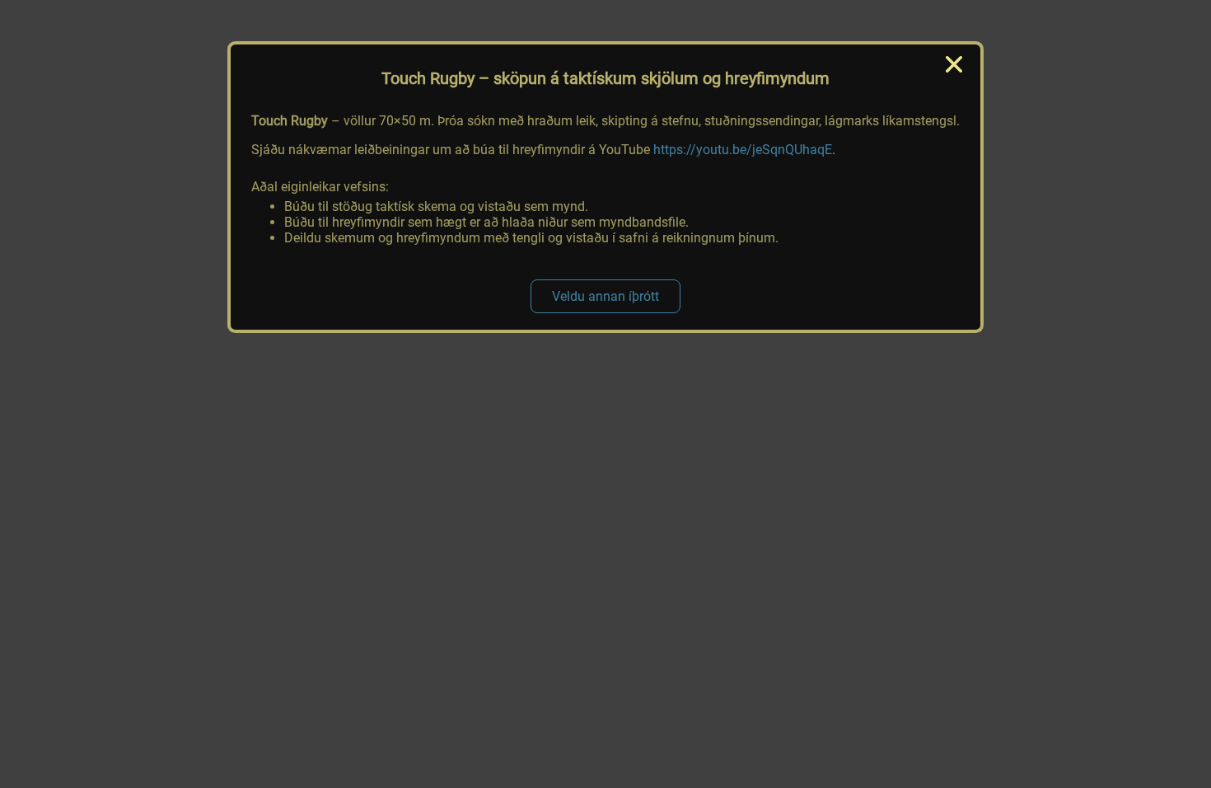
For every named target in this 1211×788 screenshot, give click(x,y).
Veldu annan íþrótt (605, 296)
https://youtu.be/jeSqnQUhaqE (742, 149)
